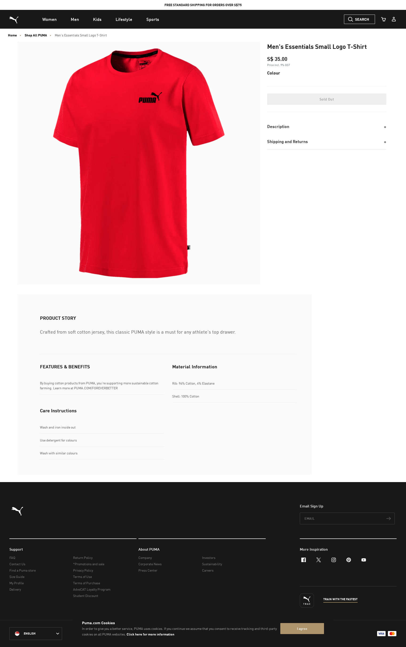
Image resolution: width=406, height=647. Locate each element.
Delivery (15, 589)
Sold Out (327, 99)
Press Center (147, 570)
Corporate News (150, 564)
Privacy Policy (83, 570)
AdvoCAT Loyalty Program (91, 589)
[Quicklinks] (394, 19)
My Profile (16, 583)
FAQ (12, 558)
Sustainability (212, 564)
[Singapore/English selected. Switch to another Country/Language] (36, 634)
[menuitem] (49, 19)
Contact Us (17, 564)
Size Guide (16, 577)
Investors (208, 558)
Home (12, 35)
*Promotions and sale (88, 564)
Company (145, 558)
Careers (208, 570)
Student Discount (85, 596)
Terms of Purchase (86, 583)
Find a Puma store (22, 570)
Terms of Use (82, 577)
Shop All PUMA (36, 35)
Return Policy (83, 558)
